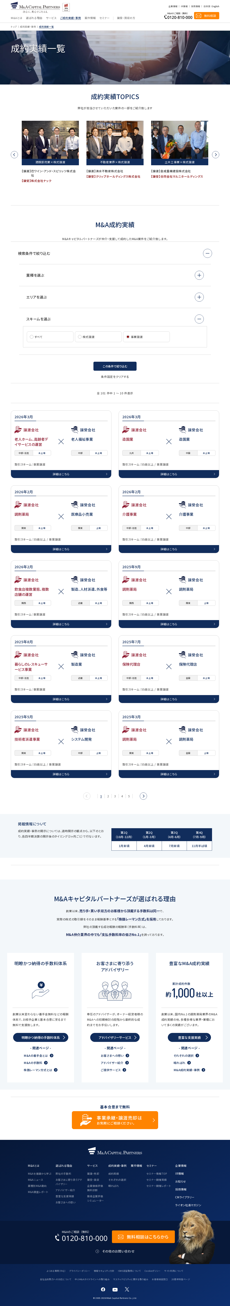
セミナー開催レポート (158, 1186)
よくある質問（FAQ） (56, 1270)
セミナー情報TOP (156, 1173)
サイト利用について (173, 1270)
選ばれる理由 (34, 18)
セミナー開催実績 (156, 1179)
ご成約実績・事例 (70, 18)
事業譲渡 (137, 337)
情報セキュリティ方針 (104, 1270)
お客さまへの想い (112, 1055)
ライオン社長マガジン (188, 1205)
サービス (51, 18)
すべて (38, 337)
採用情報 (195, 6)
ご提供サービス (111, 1070)
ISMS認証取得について (129, 1270)
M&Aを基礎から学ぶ (39, 1173)
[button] (14, 154)
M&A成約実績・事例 (187, 1070)
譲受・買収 (93, 1179)
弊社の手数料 (63, 1173)
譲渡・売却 (93, 1173)
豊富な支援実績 (65, 1196)
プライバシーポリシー (79, 1270)
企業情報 (173, 6)
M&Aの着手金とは (36, 1055)
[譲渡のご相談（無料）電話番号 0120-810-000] (178, 15)
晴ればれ (180, 1063)
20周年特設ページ (180, 1279)
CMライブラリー (184, 1197)
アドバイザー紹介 (112, 1063)
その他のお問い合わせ (118, 1251)
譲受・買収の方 (126, 18)
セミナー (104, 18)
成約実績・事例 (28, 26)
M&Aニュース (35, 1179)
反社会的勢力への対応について (55, 1279)
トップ (14, 26)
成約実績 (113, 1173)
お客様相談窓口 (160, 1279)
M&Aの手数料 (33, 1063)
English (215, 6)
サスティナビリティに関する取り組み (130, 1279)
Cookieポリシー (152, 1270)
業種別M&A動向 (37, 1186)
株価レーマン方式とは (38, 1070)
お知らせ (180, 1181)
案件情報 (90, 18)
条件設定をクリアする (115, 376)
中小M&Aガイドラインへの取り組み (92, 1279)
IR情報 (184, 6)
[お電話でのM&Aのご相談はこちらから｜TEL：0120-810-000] (81, 1237)
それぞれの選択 (184, 1055)
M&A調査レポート (38, 1192)
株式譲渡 (89, 337)
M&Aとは (16, 18)
